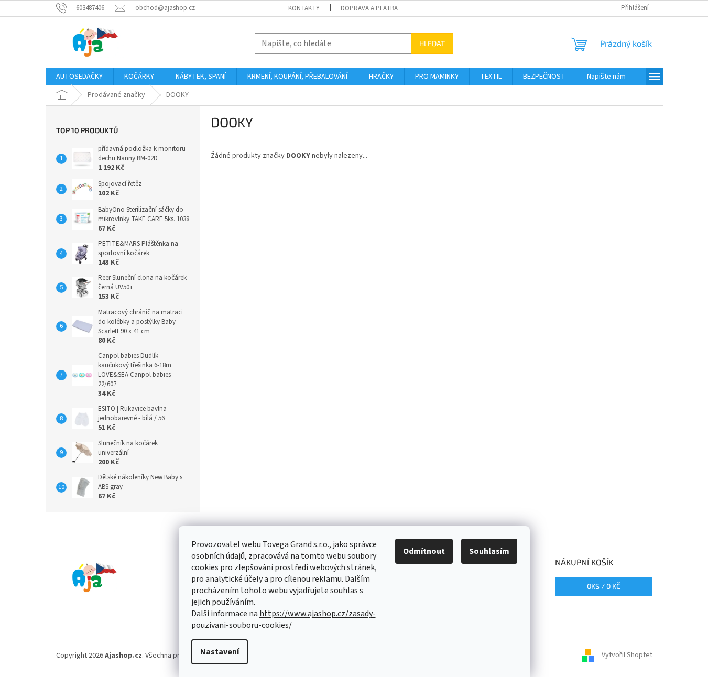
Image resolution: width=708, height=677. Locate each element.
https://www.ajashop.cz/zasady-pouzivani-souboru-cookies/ (283, 619)
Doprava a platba (369, 8)
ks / (603, 586)
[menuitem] (79, 76)
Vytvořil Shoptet (627, 655)
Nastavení (219, 652)
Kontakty (304, 8)
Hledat (432, 43)
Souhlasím (489, 551)
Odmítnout (424, 551)
